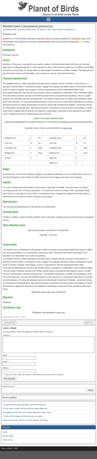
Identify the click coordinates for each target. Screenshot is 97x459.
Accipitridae (59, 29)
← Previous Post (8, 322)
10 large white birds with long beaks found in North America (24, 405)
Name (5, 355)
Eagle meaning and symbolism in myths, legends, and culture (25, 420)
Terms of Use (8, 440)
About (5, 432)
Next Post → (90, 322)
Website (6, 368)
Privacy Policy (8, 436)
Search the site (8, 386)
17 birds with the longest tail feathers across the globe (22, 416)
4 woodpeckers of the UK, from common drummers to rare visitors (27, 412)
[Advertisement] (29, 454)
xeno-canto (67, 128)
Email (5, 362)
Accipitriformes (69, 29)
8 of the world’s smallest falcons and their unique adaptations (25, 408)
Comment (7, 335)
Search (90, 390)
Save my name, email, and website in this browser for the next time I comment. (34, 375)
